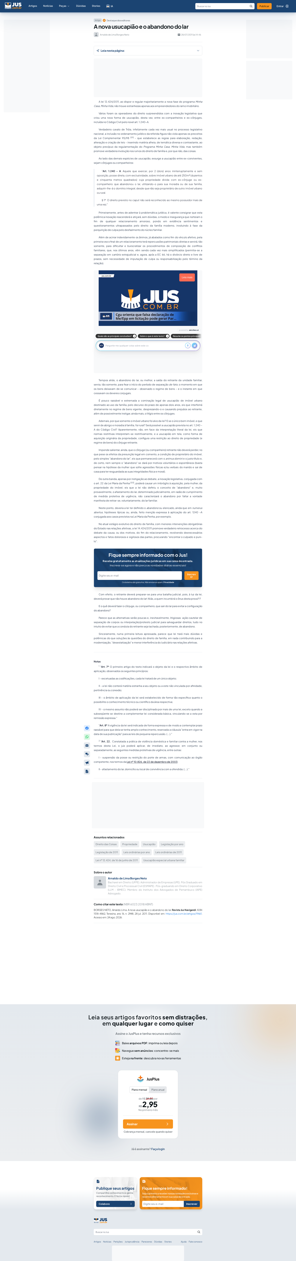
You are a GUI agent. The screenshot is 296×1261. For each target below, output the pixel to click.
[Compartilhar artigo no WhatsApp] (87, 737)
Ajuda (184, 1241)
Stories (96, 5)
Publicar (264, 6)
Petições (118, 1241)
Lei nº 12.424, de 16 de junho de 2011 (117, 860)
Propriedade (129, 844)
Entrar (280, 6)
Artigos (33, 5)
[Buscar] (251, 6)
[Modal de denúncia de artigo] (87, 763)
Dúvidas (81, 5)
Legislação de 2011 (107, 852)
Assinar (132, 1124)
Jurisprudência (132, 1241)
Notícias (48, 5)
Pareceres (147, 1241)
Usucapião (149, 844)
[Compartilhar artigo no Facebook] (87, 728)
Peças (62, 5)
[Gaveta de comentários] (87, 754)
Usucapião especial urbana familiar (163, 860)
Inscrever (191, 575)
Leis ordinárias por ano (136, 852)
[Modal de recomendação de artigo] (87, 745)
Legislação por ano (172, 844)
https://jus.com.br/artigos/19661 (184, 913)
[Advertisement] (148, 959)
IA (112, 6)
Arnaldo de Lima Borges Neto (127, 878)
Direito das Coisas (106, 844)
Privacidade (168, 582)
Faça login (158, 1149)
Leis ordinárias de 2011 (168, 852)
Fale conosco (195, 1241)
